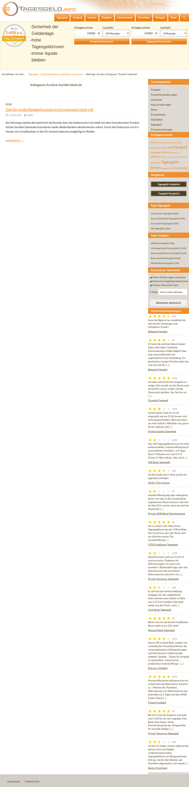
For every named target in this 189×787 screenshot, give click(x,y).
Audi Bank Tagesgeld (159, 609)
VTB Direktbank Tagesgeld (163, 544)
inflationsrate (175, 153)
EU (167, 148)
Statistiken (157, 119)
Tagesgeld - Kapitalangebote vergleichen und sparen (55, 74)
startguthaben (155, 163)
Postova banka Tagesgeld (162, 431)
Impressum (13, 781)
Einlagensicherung (157, 148)
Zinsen (155, 167)
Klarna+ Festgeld (157, 668)
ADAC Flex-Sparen (159, 482)
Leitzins (154, 156)
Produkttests (158, 114)
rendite (170, 157)
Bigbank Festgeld (157, 331)
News (9, 104)
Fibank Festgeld (157, 702)
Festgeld (155, 89)
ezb (170, 147)
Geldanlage (155, 152)
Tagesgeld (156, 124)
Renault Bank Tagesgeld (161, 630)
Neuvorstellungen (161, 104)
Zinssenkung (179, 167)
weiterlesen (15, 140)
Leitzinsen (156, 99)
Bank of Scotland (165, 142)
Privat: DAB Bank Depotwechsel (166, 513)
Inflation (166, 152)
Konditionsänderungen (164, 94)
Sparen (175, 157)
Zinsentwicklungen (162, 129)
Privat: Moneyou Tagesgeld (163, 578)
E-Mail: (154, 292)
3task (30, 115)
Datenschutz (32, 781)
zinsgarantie (166, 168)
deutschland (177, 142)
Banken (153, 142)
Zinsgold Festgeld (158, 400)
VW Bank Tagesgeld (159, 462)
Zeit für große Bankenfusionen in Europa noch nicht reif (49, 109)
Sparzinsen (183, 157)
